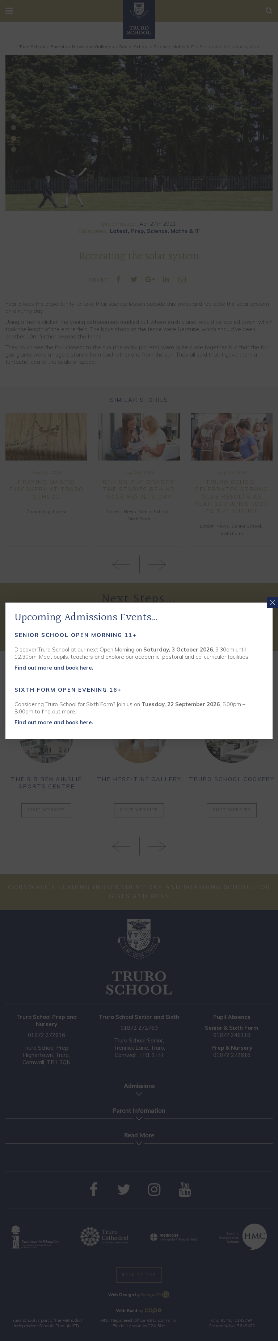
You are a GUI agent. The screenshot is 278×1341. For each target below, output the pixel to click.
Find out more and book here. (53, 667)
